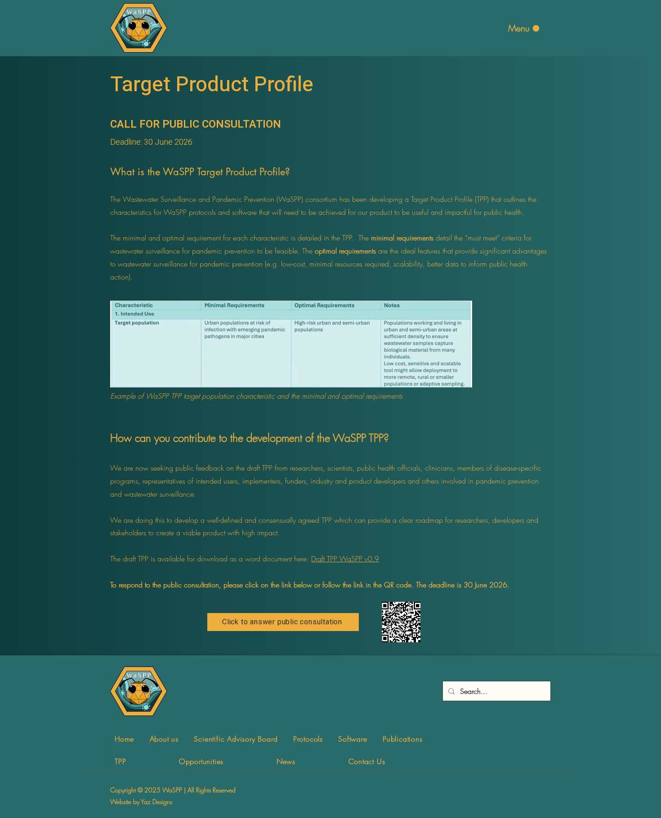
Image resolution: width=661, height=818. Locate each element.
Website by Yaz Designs (141, 801)
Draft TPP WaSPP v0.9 (345, 559)
